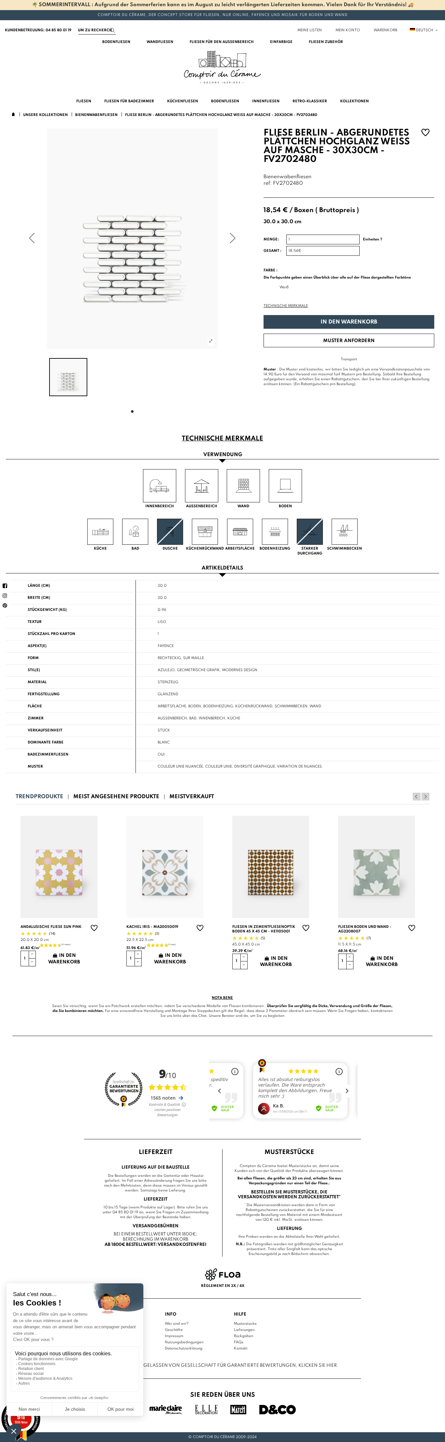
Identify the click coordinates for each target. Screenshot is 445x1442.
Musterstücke (245, 1324)
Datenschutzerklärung (183, 1348)
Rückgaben (243, 1336)
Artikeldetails (222, 568)
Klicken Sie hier (317, 1365)
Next (425, 796)
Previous (417, 796)
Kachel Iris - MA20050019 (152, 927)
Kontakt (241, 1348)
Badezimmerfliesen (48, 755)
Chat (202, 1016)
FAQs (238, 1342)
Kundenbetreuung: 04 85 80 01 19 (38, 30)
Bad (192, 718)
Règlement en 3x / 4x (222, 1286)
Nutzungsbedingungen (184, 1342)
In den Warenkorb (349, 322)
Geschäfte (174, 1330)
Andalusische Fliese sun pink (51, 927)
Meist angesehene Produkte (116, 796)
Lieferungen (244, 1330)
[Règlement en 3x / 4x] (222, 1274)
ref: (268, 183)
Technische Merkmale (286, 306)
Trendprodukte (39, 796)
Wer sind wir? (177, 1324)
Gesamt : (272, 251)
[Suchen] (112, 30)
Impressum (174, 1336)
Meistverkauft (191, 796)
